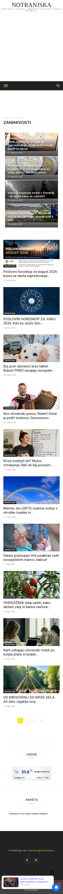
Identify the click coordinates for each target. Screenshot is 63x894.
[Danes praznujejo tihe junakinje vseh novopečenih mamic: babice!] (31, 537)
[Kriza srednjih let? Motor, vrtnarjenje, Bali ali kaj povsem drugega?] (31, 443)
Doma (6, 118)
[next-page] (41, 720)
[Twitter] (36, 860)
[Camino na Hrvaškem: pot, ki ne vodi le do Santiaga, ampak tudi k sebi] (31, 215)
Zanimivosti (9, 266)
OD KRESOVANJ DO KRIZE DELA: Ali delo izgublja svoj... (29, 699)
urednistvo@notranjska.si (41, 850)
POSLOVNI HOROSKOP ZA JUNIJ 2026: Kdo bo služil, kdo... (29, 321)
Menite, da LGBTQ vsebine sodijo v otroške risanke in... (30, 510)
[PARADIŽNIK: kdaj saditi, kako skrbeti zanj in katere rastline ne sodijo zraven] (31, 585)
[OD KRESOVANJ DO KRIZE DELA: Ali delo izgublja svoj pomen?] (31, 679)
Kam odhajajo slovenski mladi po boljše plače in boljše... (29, 652)
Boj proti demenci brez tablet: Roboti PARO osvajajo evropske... (29, 368)
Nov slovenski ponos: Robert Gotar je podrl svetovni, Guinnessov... (30, 416)
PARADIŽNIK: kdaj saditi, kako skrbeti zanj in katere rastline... (26, 605)
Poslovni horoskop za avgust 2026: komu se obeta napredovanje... (30, 274)
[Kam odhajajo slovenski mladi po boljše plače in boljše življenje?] (31, 632)
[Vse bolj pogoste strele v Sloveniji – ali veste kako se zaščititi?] (31, 192)
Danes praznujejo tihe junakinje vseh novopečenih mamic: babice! (31, 558)
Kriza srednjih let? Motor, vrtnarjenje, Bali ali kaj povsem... (28, 463)
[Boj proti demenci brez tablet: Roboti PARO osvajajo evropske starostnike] (31, 348)
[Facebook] (27, 860)
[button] (5, 85)
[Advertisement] (31, 48)
